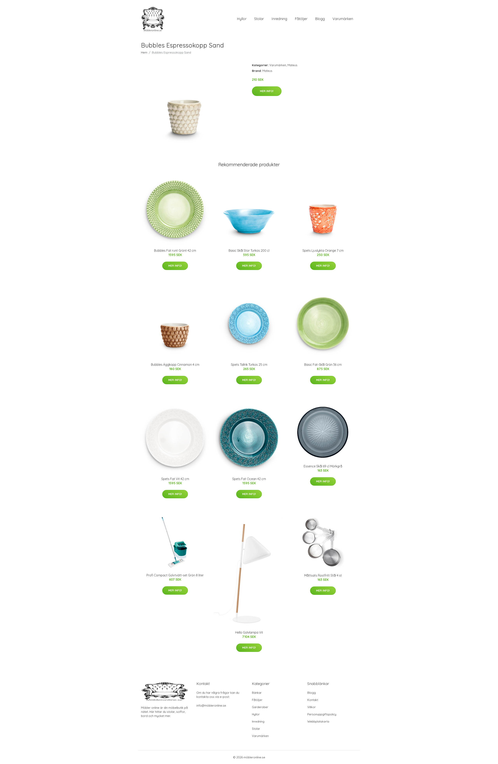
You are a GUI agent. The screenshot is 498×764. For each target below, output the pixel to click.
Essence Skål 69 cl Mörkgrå (323, 466)
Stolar (259, 19)
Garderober (260, 707)
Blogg (320, 19)
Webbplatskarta (318, 721)
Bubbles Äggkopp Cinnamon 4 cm (175, 365)
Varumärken (342, 19)
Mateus (292, 65)
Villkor (311, 707)
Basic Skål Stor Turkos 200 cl (249, 250)
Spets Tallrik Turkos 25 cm (249, 365)
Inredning (279, 19)
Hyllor (241, 19)
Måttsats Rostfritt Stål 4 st (323, 575)
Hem (144, 52)
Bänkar (257, 693)
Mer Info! (267, 91)
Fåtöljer (301, 19)
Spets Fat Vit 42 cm (175, 479)
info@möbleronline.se (211, 705)
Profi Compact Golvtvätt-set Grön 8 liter (175, 575)
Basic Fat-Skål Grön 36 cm (323, 365)
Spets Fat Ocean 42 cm (249, 479)
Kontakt (312, 700)
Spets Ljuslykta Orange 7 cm (323, 250)
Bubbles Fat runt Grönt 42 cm (175, 250)
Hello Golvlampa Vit (249, 632)
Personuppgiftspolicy (321, 714)
